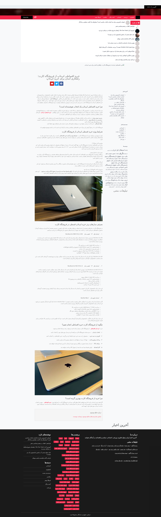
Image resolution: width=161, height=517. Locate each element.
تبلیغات (117, 153)
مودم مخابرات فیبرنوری (121, 453)
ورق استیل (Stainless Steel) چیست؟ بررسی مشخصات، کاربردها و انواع (116, 47)
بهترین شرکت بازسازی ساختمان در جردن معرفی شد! (121, 43)
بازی (121, 153)
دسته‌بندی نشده (120, 131)
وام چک (98, 449)
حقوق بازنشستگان (114, 156)
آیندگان (91, 437)
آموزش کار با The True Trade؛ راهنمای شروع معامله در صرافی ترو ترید (116, 30)
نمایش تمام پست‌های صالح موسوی (92, 416)
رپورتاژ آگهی (134, 445)
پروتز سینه (127, 445)
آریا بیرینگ (103, 445)
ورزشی (125, 17)
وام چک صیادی (118, 460)
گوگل (126, 184)
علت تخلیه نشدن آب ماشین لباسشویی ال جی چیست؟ (121, 34)
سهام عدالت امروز (122, 176)
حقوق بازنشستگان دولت (110, 169)
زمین (112, 172)
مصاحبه (115, 182)
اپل (117, 150)
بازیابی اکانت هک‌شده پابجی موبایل (125, 38)
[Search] (39, 17)
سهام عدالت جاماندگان (72, 488)
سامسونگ (124, 174)
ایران (114, 150)
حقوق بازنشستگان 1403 (112, 158)
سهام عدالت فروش (73, 492)
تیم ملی (67, 445)
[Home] (138, 17)
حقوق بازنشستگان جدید (112, 167)
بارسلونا (125, 153)
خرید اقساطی (47, 402)
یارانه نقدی (121, 184)
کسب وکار (112, 17)
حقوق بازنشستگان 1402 (61, 448)
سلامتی (105, 17)
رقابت (116, 172)
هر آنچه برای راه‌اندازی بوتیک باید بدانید (124, 59)
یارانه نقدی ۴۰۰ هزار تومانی (114, 186)
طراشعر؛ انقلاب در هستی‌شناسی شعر (125, 26)
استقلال (122, 150)
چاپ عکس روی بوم (114, 449)
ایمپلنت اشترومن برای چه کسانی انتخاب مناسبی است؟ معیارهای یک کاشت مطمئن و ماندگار (102, 22)
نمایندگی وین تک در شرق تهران (115, 445)
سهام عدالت (117, 174)
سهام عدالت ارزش (109, 174)
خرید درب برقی (96, 445)
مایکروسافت (119, 182)
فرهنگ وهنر (98, 17)
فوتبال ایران (107, 180)
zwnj (126, 150)
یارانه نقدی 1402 (114, 184)
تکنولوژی (132, 17)
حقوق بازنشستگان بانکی (72, 462)
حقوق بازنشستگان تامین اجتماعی (70, 465)
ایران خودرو (110, 150)
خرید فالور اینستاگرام (132, 449)
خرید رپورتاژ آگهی (133, 453)
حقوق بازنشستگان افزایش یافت (119, 160)
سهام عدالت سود (118, 177)
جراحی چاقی (104, 449)
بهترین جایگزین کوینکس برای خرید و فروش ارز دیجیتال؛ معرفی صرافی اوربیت (114, 55)
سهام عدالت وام (119, 180)
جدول (123, 156)
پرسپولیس (109, 183)
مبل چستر (122, 449)
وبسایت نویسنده (77, 416)
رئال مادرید (124, 171)
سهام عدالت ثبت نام (114, 176)
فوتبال (113, 180)
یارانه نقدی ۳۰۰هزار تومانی (71, 505)
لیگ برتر (124, 182)
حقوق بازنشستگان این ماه (72, 458)
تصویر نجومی (111, 153)
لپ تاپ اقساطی (95, 328)
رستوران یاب (134, 457)
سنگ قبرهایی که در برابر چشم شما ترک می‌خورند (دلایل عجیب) (118, 51)
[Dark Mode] (42, 17)
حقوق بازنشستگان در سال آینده (121, 169)
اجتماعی (119, 17)
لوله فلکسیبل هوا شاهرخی (130, 460)
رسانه (119, 171)
